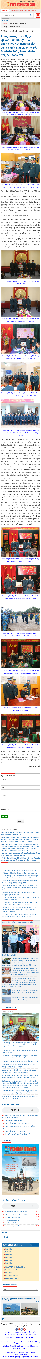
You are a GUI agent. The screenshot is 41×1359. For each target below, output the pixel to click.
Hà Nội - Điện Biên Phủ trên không (16, 1211)
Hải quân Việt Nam (11, 1275)
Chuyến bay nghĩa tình (9, 955)
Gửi (21, 821)
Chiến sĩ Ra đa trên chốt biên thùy (16, 1214)
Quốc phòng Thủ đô (12, 1278)
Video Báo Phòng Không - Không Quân (17, 922)
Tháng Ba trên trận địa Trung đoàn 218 (17, 1134)
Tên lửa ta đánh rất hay (12, 1217)
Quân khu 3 (9, 1255)
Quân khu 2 (9, 1252)
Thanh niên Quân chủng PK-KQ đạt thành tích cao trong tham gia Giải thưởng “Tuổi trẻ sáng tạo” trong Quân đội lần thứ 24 (19, 909)
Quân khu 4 (9, 1257)
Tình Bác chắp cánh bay (13, 1226)
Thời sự (5, 20)
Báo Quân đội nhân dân (13, 1270)
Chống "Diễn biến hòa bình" (12, 27)
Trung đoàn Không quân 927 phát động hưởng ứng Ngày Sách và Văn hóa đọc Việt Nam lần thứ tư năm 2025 (19, 888)
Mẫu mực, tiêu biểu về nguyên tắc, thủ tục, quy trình (20, 873)
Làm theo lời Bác (21, 23)
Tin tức (5, 23)
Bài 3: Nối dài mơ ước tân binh (15, 1131)
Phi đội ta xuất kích (11, 1223)
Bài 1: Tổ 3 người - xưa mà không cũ (17, 1123)
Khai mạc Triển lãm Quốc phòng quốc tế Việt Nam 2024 (20, 1061)
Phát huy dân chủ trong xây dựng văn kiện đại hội (19, 870)
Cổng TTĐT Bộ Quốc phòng (15, 1267)
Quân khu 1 (9, 1249)
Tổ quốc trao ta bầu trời (12, 1220)
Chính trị (11, 23)
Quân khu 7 (9, 1263)
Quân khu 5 (9, 1260)
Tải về (37, 1211)
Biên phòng (9, 1273)
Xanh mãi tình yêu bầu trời (13, 1120)
